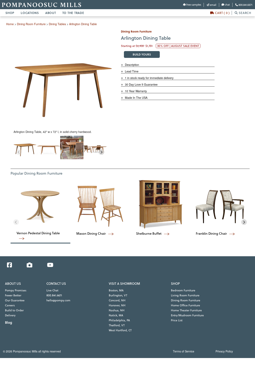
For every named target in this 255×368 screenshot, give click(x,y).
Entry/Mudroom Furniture (187, 315)
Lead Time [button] (131, 71)
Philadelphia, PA (119, 320)
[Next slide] (101, 152)
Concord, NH (117, 300)
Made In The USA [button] (135, 98)
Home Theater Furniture (186, 310)
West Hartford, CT (120, 330)
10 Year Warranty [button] (135, 91)
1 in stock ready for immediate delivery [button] (149, 78)
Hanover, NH (117, 305)
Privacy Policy (224, 351)
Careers (10, 305)
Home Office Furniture (185, 305)
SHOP (9, 13)
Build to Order (14, 310)
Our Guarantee (15, 300)
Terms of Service (183, 351)
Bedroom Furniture (183, 290)
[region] (60, 147)
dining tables (57, 24)
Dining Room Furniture (185, 300)
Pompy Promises (15, 290)
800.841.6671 (245, 5)
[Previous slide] (19, 152)
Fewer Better (13, 295)
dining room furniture (31, 24)
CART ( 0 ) (222, 13)
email (212, 5)
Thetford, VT (117, 325)
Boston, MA (116, 290)
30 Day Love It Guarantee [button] (141, 84)
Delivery (10, 315)
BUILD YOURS (142, 54)
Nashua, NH (117, 310)
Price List (176, 320)
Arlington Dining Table (83, 24)
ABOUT (50, 13)
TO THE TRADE (73, 13)
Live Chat (52, 290)
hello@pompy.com (58, 300)
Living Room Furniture (185, 295)
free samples (193, 4)
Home (10, 24)
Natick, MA (116, 315)
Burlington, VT (118, 295)
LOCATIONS (30, 13)
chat (227, 4)
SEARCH (244, 13)
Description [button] (131, 65)
